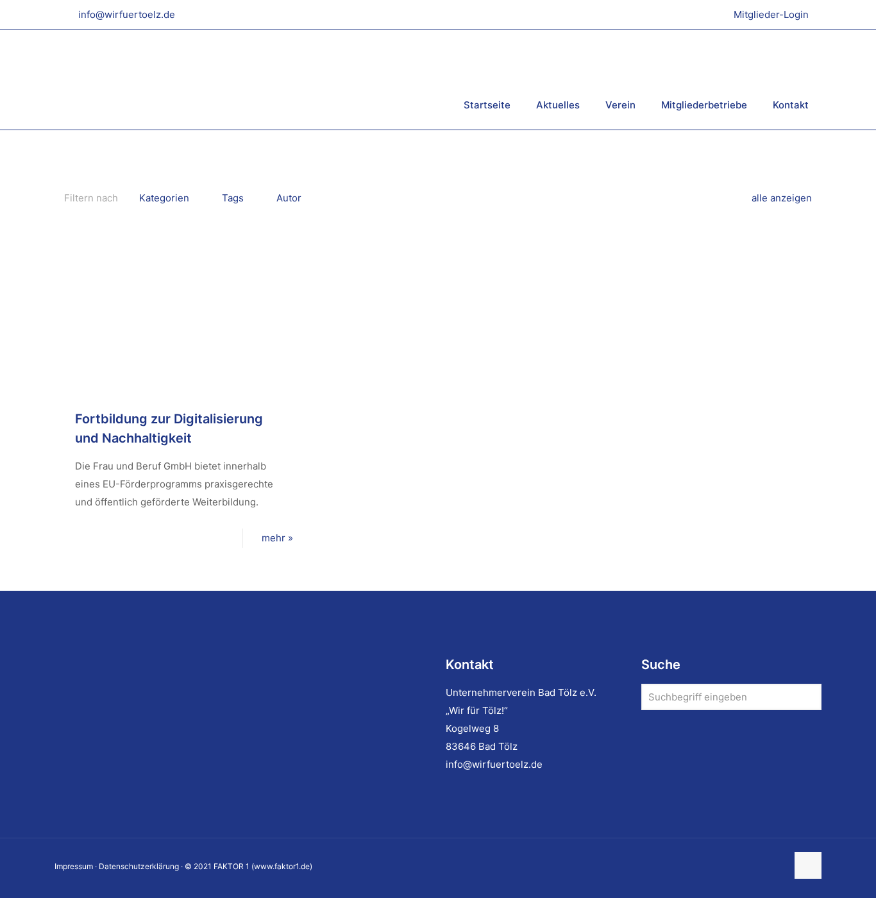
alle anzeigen (782, 198)
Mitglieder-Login (771, 14)
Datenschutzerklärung (139, 866)
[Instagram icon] (763, 866)
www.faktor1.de (282, 866)
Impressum (74, 866)
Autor (288, 198)
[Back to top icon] (808, 865)
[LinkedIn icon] (750, 866)
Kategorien (164, 198)
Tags (233, 198)
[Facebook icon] (736, 866)
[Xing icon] (777, 866)
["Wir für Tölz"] (211, 79)
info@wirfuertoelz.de (126, 14)
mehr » (277, 538)
